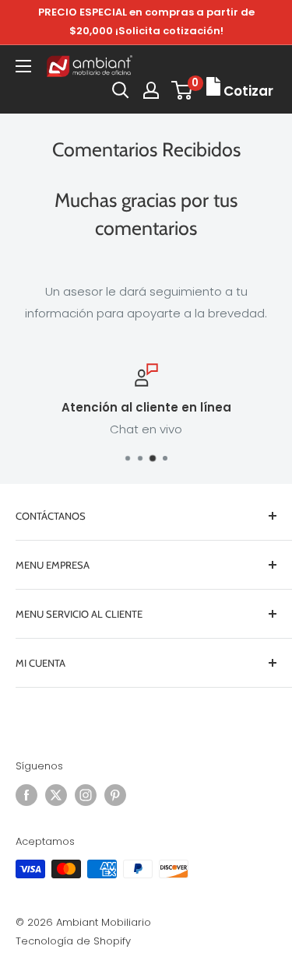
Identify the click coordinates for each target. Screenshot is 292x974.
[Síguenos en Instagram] (86, 795)
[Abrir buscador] (120, 90)
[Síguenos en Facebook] (26, 795)
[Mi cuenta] (151, 90)
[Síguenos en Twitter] (56, 795)
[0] (182, 90)
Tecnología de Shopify (73, 941)
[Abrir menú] (23, 66)
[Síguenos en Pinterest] (115, 795)
